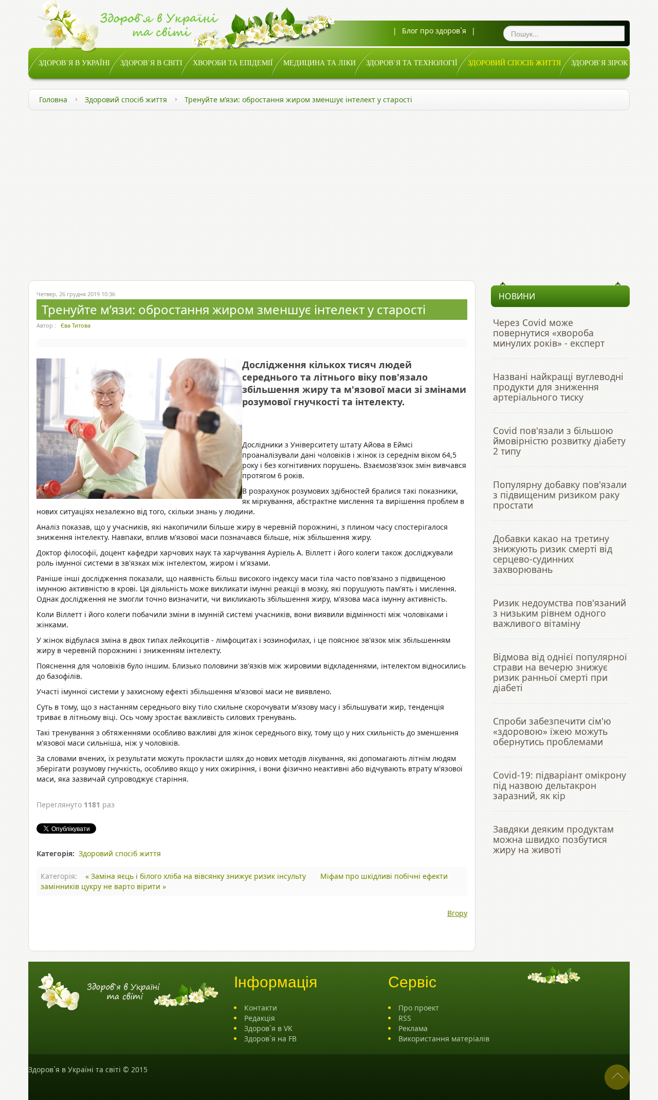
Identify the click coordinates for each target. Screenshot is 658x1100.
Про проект (418, 1008)
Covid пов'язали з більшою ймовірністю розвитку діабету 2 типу (559, 440)
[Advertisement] (329, 193)
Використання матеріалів (443, 1038)
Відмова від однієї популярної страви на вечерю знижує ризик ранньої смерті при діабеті (560, 672)
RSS (404, 1018)
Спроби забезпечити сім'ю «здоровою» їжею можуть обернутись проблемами (552, 731)
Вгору (457, 913)
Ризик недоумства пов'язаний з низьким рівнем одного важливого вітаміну (559, 613)
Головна (53, 99)
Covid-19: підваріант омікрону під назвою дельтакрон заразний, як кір (559, 785)
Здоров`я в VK (268, 1028)
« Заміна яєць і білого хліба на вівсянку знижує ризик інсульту (196, 876)
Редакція (259, 1018)
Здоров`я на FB (270, 1038)
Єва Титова (75, 325)
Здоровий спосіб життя (126, 99)
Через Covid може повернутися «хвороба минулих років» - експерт (549, 332)
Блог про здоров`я (434, 30)
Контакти (260, 1008)
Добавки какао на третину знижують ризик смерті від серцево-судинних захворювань (552, 553)
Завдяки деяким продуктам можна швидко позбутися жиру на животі (553, 839)
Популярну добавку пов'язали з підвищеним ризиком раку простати (560, 494)
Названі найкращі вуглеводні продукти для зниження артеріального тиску (558, 386)
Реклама (413, 1028)
